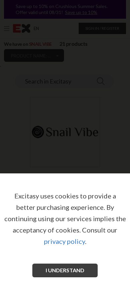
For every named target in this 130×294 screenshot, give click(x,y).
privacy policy (64, 241)
